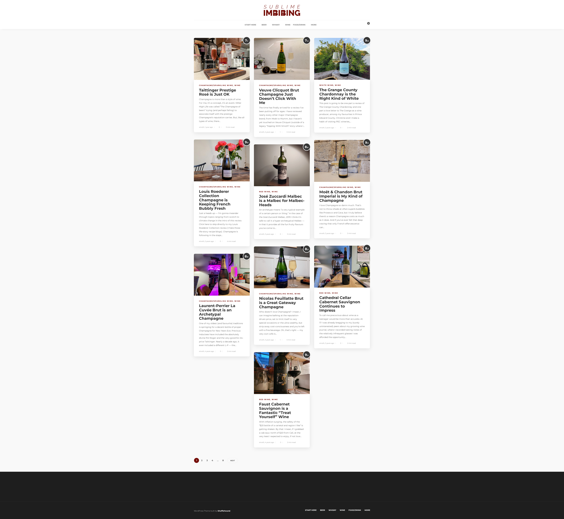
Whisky (276, 25)
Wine (287, 25)
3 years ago (329, 233)
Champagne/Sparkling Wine (216, 85)
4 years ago (209, 351)
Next (232, 461)
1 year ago (209, 127)
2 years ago (269, 132)
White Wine (326, 85)
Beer (264, 25)
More (314, 25)
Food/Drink (299, 25)
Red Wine (264, 192)
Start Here (250, 25)
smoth (201, 127)
